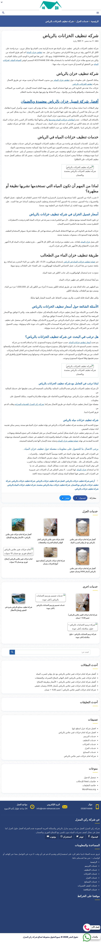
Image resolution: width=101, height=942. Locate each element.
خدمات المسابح (89, 752)
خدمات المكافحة (90, 889)
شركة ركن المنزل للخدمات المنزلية (29, 404)
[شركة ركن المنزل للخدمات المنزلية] (50, 5)
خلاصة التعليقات (89, 785)
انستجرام (67, 837)
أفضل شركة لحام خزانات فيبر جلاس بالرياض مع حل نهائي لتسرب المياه (66, 674)
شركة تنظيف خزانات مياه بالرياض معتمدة (53, 485)
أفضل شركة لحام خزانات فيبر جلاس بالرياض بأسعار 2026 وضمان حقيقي (65, 686)
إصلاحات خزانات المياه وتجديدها (62, 119)
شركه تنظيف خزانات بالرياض (86, 489)
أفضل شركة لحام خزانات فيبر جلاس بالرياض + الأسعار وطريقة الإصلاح (66, 682)
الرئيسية (95, 21)
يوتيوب (52, 837)
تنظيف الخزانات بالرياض (82, 84)
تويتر (64, 498)
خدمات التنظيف (89, 740)
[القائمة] (97, 12)
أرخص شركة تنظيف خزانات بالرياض (80, 481)
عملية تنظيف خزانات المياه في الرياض (79, 261)
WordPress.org (89, 789)
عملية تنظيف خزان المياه (68, 441)
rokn (96, 41)
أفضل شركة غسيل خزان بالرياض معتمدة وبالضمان (59, 101)
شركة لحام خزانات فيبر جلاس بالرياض (80, 756)
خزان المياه (85, 242)
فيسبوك (79, 498)
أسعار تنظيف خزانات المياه (79, 342)
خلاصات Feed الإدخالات (86, 781)
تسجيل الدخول (90, 777)
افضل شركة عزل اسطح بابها (84, 728)
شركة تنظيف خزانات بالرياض (23, 481)
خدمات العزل (82, 21)
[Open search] (3, 12)
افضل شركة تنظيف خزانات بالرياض (50, 481)
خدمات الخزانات (89, 744)
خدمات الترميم (90, 736)
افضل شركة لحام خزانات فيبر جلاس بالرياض (77, 732)
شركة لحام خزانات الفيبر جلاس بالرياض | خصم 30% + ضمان (70, 689)
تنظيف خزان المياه (34, 52)
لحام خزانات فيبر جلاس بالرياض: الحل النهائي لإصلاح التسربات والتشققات (65, 678)
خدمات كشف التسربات (87, 885)
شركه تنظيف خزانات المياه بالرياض (22, 485)
